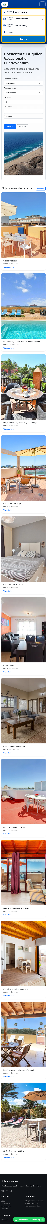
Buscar (23, 39)
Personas (7, 97)
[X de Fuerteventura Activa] (11, 1191)
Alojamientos (6, 1203)
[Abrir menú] (42, 4)
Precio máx (8, 116)
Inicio (3, 1201)
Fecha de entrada (11, 79)
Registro (4, 1208)
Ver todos (23, 127)
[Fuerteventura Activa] (4, 4)
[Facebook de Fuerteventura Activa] (2, 1191)
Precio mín (8, 107)
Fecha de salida (10, 88)
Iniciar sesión (6, 1206)
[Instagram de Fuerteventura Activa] (7, 1191)
